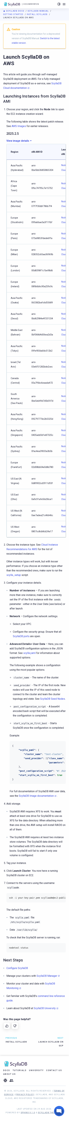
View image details (17, 140)
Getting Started (13, 14)
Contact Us (54, 1070)
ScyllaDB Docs (15, 11)
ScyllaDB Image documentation (36, 795)
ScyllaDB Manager (47, 975)
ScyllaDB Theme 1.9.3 (50, 1112)
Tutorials (20, 1070)
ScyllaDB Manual (38, 11)
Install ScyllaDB (37, 14)
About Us (9, 1074)
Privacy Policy (25, 1094)
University (36, 1070)
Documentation (31, 4)
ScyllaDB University (45, 1008)
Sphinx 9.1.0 (28, 1112)
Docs (6, 1070)
